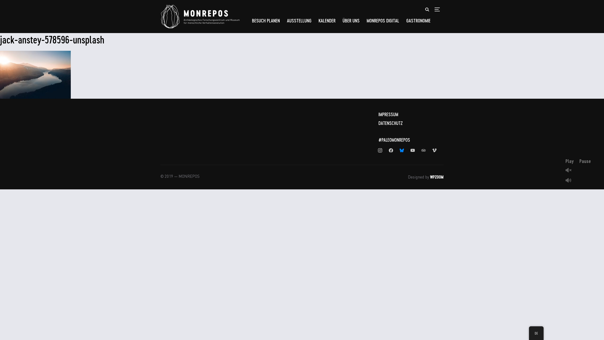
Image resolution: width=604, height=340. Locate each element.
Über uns (351, 20)
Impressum (388, 114)
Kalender (327, 20)
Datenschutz (390, 123)
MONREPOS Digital (383, 20)
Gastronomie (418, 20)
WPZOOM (437, 176)
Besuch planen (266, 20)
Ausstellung (299, 20)
